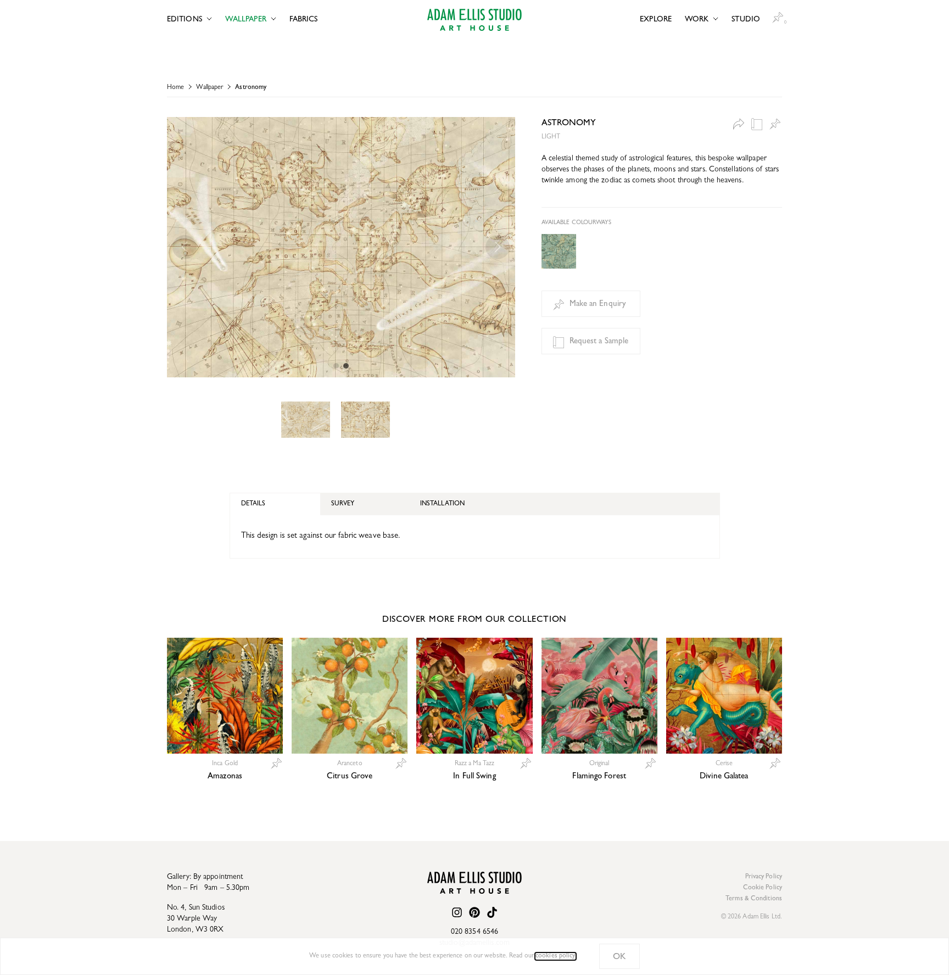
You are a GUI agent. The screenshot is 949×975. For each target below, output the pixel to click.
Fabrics (303, 20)
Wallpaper (245, 20)
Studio (746, 20)
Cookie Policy (762, 888)
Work (696, 20)
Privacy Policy (763, 877)
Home (175, 88)
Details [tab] (253, 504)
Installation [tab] (442, 504)
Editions (184, 20)
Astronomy (250, 88)
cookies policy (555, 956)
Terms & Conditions (753, 899)
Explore (656, 20)
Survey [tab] (342, 504)
